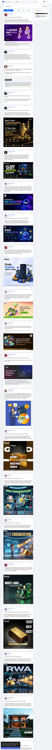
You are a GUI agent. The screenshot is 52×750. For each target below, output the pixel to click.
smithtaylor (10, 246)
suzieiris (9, 65)
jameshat (10, 474)
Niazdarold (10, 183)
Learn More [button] (14, 745)
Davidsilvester (10, 151)
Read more (6, 23)
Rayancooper (10, 50)
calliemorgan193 (11, 354)
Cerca (45, 6)
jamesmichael (10, 214)
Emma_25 (10, 13)
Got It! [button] (10, 748)
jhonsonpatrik (10, 291)
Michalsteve (10, 430)
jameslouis (10, 322)
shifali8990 (10, 390)
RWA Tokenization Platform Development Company (16, 380)
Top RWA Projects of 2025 (10, 42)
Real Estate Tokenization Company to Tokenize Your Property (18, 82)
